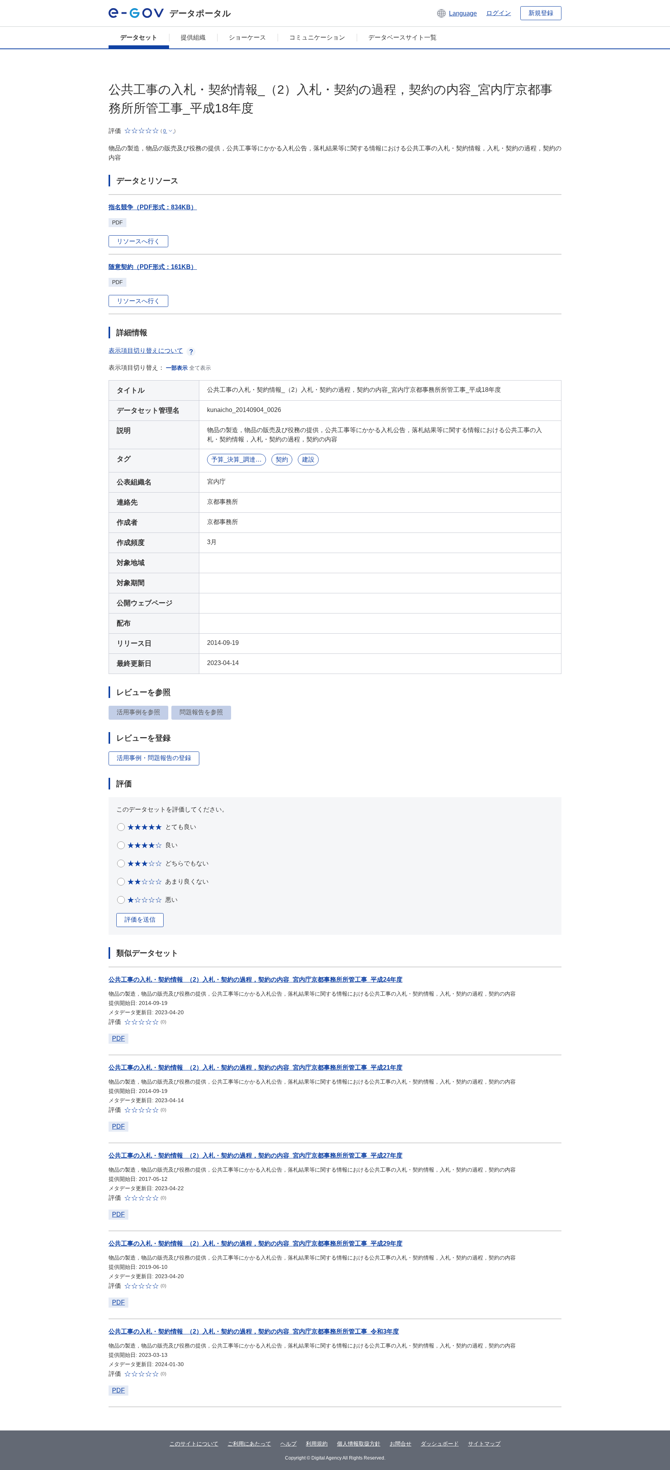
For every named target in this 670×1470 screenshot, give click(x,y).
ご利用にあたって (249, 1444)
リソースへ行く (138, 241)
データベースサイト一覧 (402, 37)
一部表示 (177, 368)
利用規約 (317, 1444)
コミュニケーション (317, 37)
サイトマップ (484, 1444)
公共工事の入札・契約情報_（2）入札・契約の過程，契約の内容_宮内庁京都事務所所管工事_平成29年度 (255, 1243)
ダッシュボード (440, 1444)
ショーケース (247, 37)
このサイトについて (193, 1444)
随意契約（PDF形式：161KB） (153, 267)
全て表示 (200, 368)
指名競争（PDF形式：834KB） (153, 207)
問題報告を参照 (201, 712)
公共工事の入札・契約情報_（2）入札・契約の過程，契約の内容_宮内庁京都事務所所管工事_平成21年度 (255, 1067)
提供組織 (193, 37)
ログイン (498, 13)
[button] (456, 13)
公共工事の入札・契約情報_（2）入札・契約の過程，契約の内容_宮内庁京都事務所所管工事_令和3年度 (254, 1331)
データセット (138, 37)
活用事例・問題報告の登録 (154, 758)
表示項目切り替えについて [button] (146, 350)
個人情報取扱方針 (358, 1444)
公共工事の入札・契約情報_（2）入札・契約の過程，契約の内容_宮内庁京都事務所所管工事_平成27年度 (255, 1155)
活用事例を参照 (138, 712)
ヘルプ (288, 1444)
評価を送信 (139, 919)
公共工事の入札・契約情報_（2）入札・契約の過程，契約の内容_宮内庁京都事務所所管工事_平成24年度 (255, 979)
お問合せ (400, 1444)
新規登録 (540, 13)
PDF (118, 1038)
